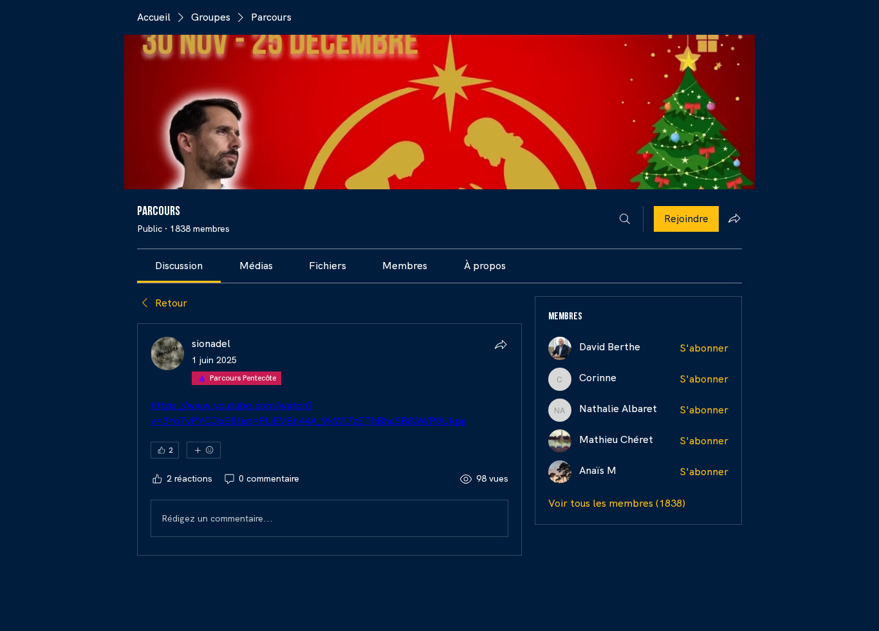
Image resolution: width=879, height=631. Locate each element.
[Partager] (500, 344)
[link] (179, 265)
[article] (329, 439)
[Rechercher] (625, 219)
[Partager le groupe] (734, 218)
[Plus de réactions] (204, 450)
